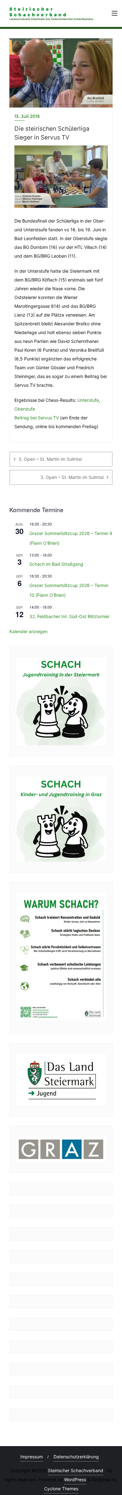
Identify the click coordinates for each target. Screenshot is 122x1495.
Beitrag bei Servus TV (36, 417)
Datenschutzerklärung (76, 1456)
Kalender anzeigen (28, 631)
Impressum (31, 1456)
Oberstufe (24, 409)
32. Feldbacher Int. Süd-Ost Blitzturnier (69, 616)
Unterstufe (88, 400)
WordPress (75, 1479)
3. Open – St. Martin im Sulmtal (50, 459)
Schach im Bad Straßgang (56, 564)
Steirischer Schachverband (75, 1470)
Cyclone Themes (61, 1488)
